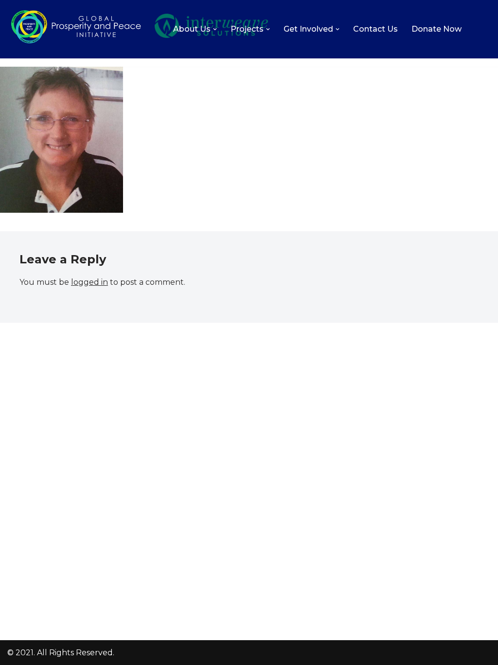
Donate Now (436, 29)
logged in (89, 282)
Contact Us (375, 29)
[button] (215, 29)
